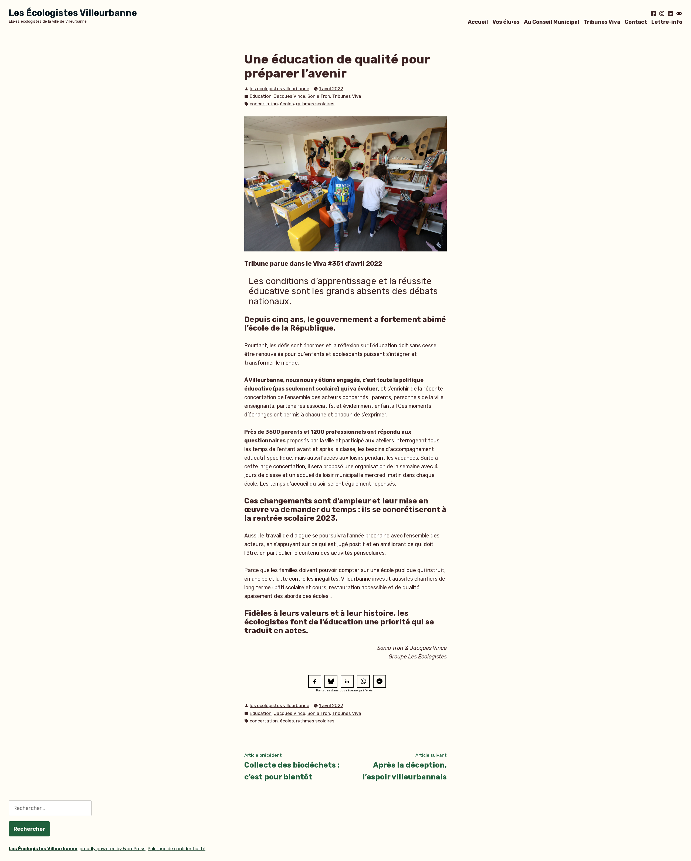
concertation (264, 103)
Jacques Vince (289, 96)
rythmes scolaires (315, 103)
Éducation (261, 96)
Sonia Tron (318, 96)
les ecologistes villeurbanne (279, 88)
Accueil (478, 22)
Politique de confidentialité (176, 848)
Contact (636, 22)
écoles (287, 103)
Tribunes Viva (602, 22)
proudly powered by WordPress (112, 848)
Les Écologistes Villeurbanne (73, 13)
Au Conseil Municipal (551, 22)
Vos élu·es (506, 22)
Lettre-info (666, 22)
